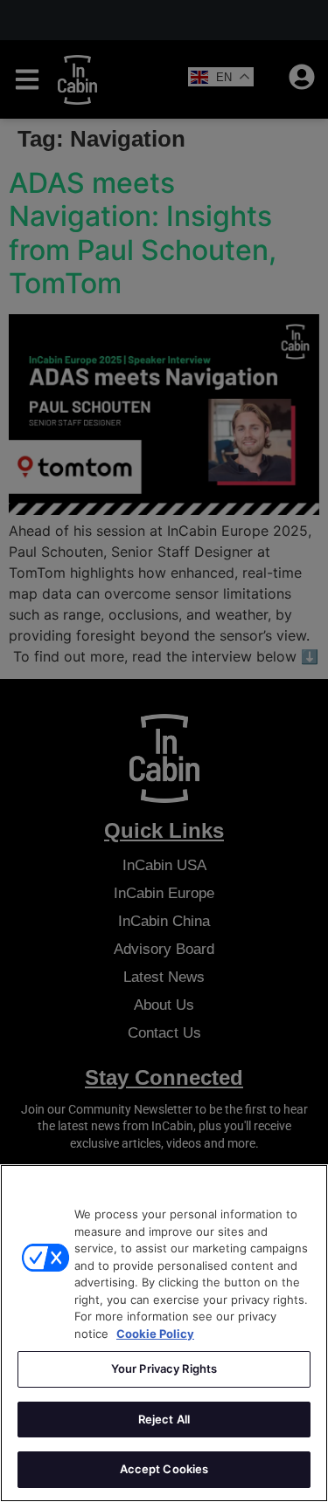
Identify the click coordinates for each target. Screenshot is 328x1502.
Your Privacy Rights (164, 1368)
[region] (164, 1333)
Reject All (164, 1419)
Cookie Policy (155, 1334)
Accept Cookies (164, 1469)
